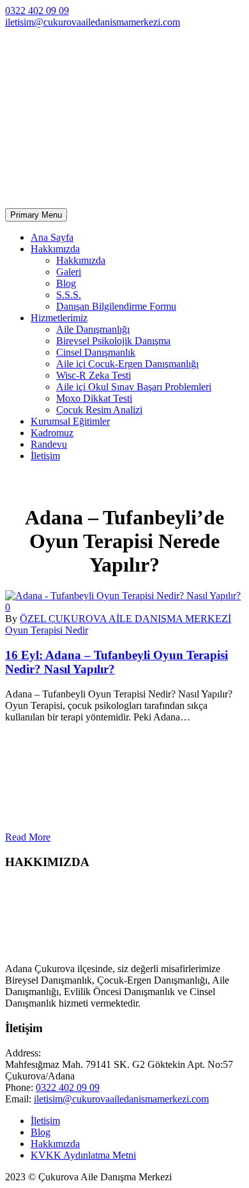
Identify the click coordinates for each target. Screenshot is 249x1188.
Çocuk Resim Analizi (99, 409)
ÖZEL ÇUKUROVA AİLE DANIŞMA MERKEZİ (125, 618)
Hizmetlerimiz (59, 317)
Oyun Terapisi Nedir (46, 630)
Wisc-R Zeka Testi (93, 375)
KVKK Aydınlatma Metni (83, 1155)
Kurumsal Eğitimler (70, 421)
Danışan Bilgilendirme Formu (116, 306)
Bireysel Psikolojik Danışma (113, 340)
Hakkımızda (55, 248)
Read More (27, 837)
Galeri (68, 271)
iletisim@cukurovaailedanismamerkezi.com (92, 22)
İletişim (45, 455)
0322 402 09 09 (37, 10)
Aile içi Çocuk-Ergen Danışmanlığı (127, 363)
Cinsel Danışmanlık (95, 352)
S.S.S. (68, 294)
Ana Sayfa (52, 237)
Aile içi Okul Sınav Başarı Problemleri (133, 386)
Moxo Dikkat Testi (94, 398)
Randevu (49, 444)
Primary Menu (36, 215)
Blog (66, 283)
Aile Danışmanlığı (93, 329)
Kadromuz (52, 432)
